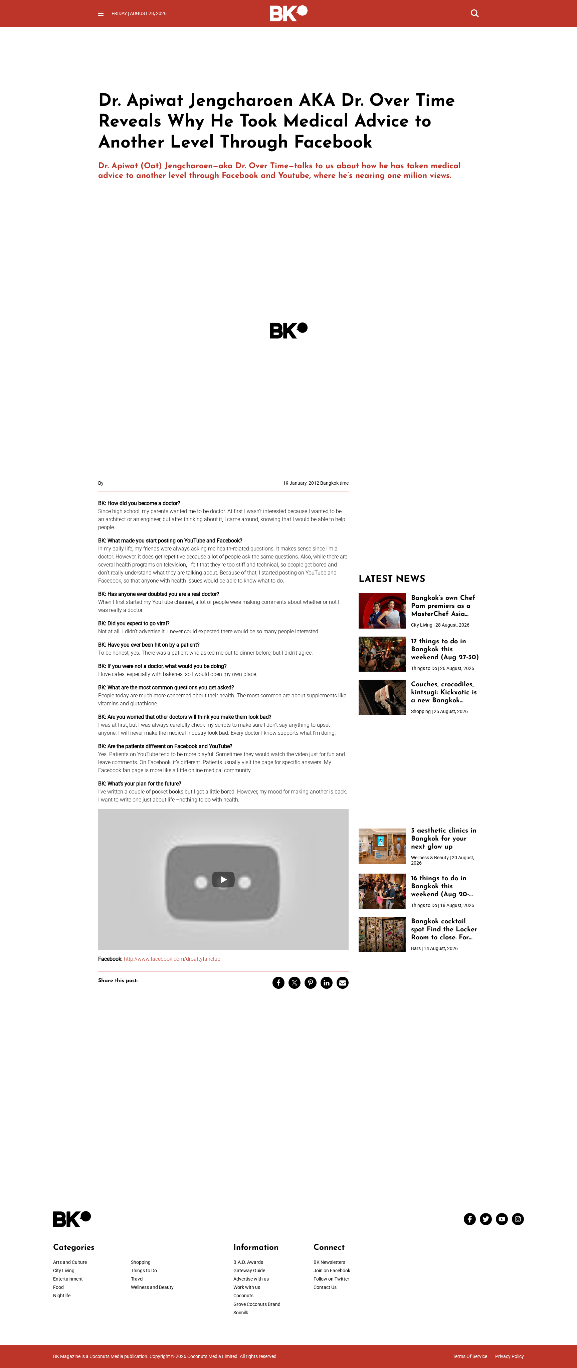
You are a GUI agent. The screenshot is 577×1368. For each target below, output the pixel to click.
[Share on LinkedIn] (327, 983)
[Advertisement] (419, 522)
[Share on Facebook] (278, 983)
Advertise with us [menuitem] (251, 1279)
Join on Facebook (332, 1270)
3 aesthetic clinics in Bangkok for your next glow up (443, 839)
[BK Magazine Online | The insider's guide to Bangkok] (289, 12)
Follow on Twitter (331, 1279)
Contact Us (325, 1287)
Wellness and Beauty (152, 1287)
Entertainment (68, 1279)
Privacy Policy (509, 1356)
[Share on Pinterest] (311, 983)
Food (58, 1287)
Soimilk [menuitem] (240, 1312)
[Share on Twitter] (294, 983)
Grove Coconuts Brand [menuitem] (256, 1304)
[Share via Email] (343, 983)
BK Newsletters (329, 1262)
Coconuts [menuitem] (243, 1295)
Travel (137, 1279)
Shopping (141, 1262)
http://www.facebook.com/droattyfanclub (172, 959)
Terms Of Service (470, 1356)
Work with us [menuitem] (246, 1287)
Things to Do (144, 1270)
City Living (63, 1270)
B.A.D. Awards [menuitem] (248, 1262)
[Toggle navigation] (101, 13)
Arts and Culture (70, 1262)
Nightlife (61, 1295)
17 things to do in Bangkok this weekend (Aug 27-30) (445, 649)
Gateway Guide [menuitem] (249, 1270)
